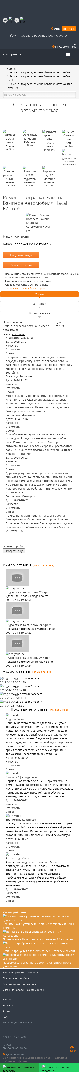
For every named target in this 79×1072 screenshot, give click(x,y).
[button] (75, 43)
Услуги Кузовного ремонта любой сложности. (40, 35)
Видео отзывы (17, 565)
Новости (8, 1005)
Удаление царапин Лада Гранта (27, 596)
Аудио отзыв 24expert (27, 678)
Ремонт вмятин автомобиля (19, 984)
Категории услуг (13, 54)
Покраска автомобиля (16, 978)
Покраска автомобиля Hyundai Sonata (31, 629)
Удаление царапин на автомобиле (23, 990)
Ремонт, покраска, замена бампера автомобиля (40, 72)
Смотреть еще (13, 551)
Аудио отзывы (17, 671)
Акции (6, 1011)
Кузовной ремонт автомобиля (21, 972)
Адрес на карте (14, 1054)
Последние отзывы (30, 709)
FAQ (5, 1017)
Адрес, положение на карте (26, 244)
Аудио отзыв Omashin (27, 701)
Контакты (69, 29)
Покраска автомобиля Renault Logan (30, 661)
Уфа (56, 29)
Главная (11, 68)
